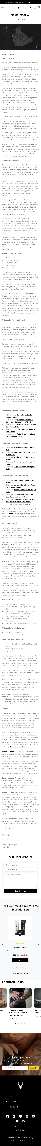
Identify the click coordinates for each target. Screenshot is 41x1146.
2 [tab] (18, 1023)
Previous (3, 943)
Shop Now (20, 960)
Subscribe (34, 1068)
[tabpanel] (20, 939)
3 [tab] (22, 967)
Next (38, 943)
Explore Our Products (21, 974)
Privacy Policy (28, 1138)
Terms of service (14, 1138)
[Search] (31, 7)
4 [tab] (24, 1023)
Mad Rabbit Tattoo (23, 1141)
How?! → (30, 2)
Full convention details (18, 747)
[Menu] (2, 7)
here (11, 514)
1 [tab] (15, 1023)
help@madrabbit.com (20, 1127)
